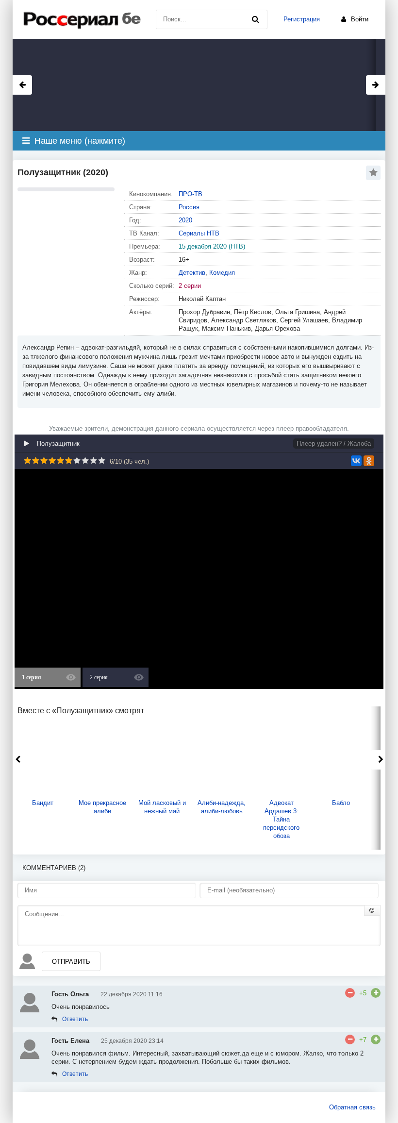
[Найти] (255, 19)
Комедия (222, 272)
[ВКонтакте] (356, 460)
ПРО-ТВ (190, 194)
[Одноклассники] (369, 460)
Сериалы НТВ (199, 233)
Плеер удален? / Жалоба (334, 443)
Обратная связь (352, 1107)
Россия (189, 207)
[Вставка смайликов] (372, 910)
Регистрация (301, 19)
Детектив (192, 272)
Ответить (75, 1019)
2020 (185, 220)
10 (102, 460)
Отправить (71, 961)
